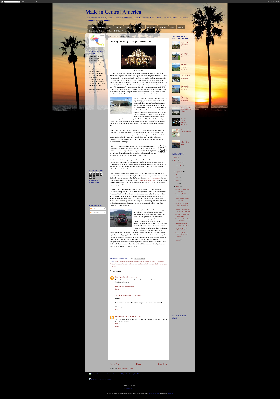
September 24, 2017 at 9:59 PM (132, 316)
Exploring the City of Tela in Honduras (181, 229)
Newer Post (114, 364)
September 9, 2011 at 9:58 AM (132, 296)
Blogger (170, 394)
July (177, 178)
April (177, 187)
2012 (176, 157)
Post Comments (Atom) (125, 368)
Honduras (140, 27)
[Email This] (136, 259)
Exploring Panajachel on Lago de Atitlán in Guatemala (182, 205)
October (178, 169)
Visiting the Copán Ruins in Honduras (183, 220)
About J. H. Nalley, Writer (117, 31)
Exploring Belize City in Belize (185, 142)
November (179, 166)
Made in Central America (113, 11)
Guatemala (162, 27)
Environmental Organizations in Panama (186, 109)
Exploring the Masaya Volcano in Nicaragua (186, 98)
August (178, 175)
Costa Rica (129, 27)
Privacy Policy (128, 388)
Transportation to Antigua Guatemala (145, 261)
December (179, 163)
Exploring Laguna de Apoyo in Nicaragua (184, 66)
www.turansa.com (154, 178)
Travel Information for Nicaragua (182, 199)
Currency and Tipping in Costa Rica (186, 131)
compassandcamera (154, 394)
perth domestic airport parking (124, 286)
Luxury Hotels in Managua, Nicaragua (185, 44)
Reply (117, 289)
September (179, 172)
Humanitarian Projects (96, 31)
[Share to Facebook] (142, 259)
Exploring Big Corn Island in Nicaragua (185, 87)
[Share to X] (140, 259)
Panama (181, 27)
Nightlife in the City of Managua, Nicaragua (185, 121)
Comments (95, 212)
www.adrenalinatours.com (147, 180)
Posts (93, 209)
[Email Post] (131, 258)
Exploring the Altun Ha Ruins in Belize (182, 195)
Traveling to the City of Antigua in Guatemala (182, 210)
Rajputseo (118, 316)
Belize (172, 27)
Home (138, 364)
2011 (176, 160)
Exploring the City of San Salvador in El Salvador (181, 234)
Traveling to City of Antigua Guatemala (134, 264)
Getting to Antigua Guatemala (124, 261)
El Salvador (151, 27)
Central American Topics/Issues (100, 27)
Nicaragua (118, 27)
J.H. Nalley (118, 295)
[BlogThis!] (138, 259)
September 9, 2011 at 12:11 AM (128, 277)
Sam (116, 277)
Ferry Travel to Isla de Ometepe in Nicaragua (185, 77)
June (177, 181)
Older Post (162, 364)
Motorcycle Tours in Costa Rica (185, 55)
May (177, 184)
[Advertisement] (95, 133)
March (178, 240)
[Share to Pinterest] (144, 259)
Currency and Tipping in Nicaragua (182, 190)
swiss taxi (118, 323)
